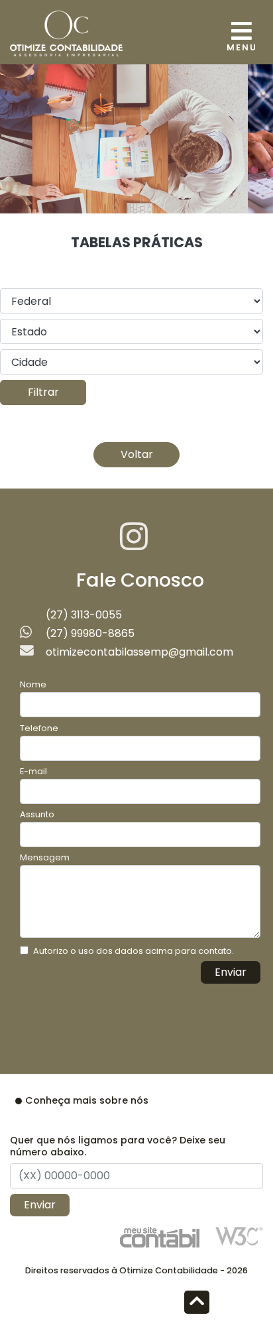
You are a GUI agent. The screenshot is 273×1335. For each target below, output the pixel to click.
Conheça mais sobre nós (86, 1100)
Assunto (37, 814)
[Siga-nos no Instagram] (134, 544)
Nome (33, 684)
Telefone (39, 728)
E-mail (33, 771)
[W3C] (239, 1235)
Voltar (137, 454)
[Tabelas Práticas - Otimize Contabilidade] (66, 31)
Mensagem (45, 857)
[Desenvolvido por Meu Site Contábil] (159, 1236)
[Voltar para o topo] (197, 1303)
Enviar (230, 972)
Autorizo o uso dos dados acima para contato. (133, 951)
